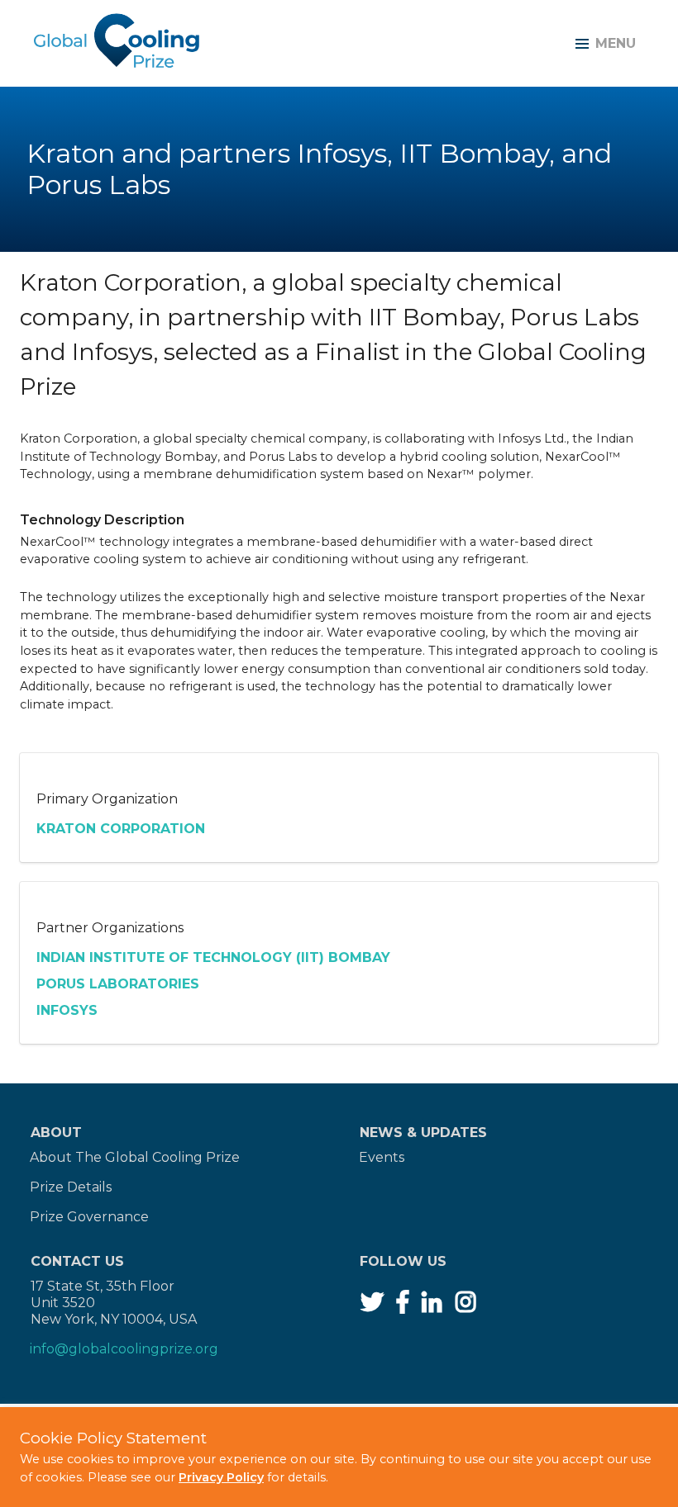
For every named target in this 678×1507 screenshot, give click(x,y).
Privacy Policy (221, 1477)
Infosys (67, 1010)
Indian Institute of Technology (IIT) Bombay (213, 957)
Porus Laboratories (117, 984)
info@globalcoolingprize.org (124, 1349)
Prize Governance (89, 1217)
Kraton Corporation (120, 828)
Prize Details (71, 1187)
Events (381, 1157)
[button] (602, 43)
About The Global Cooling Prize (135, 1157)
